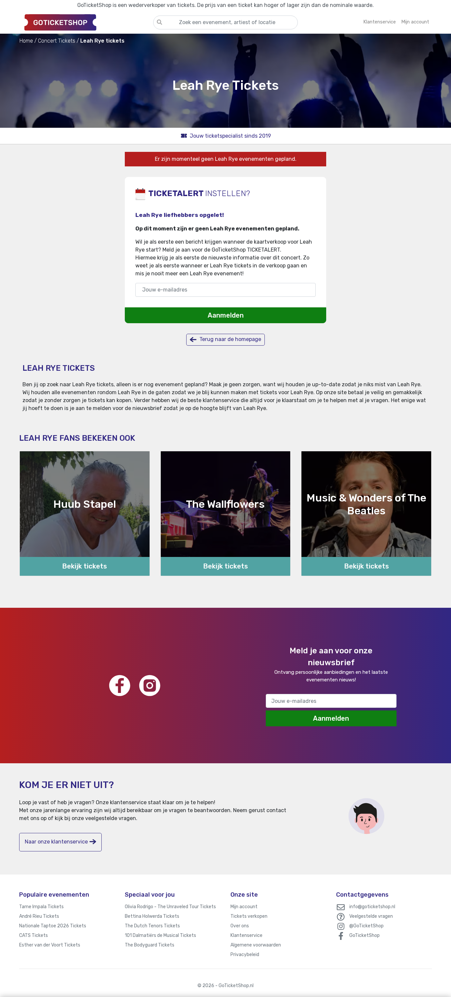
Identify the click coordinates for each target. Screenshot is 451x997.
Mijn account (244, 907)
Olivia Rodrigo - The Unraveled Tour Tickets (170, 907)
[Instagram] (149, 685)
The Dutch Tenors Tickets (152, 926)
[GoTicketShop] (86, 22)
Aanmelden (226, 315)
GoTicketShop (364, 935)
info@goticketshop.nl (372, 907)
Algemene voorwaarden (255, 945)
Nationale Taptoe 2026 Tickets (52, 926)
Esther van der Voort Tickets (49, 945)
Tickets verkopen (248, 916)
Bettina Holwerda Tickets (152, 916)
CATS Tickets (33, 935)
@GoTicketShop (366, 926)
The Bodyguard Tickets (149, 945)
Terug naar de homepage (229, 339)
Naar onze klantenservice (56, 842)
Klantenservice (246, 935)
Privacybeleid (244, 954)
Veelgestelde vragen (371, 916)
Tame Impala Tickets (41, 907)
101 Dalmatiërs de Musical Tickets (160, 935)
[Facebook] (119, 685)
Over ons (239, 926)
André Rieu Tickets (39, 916)
